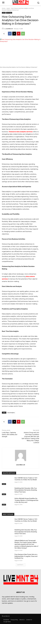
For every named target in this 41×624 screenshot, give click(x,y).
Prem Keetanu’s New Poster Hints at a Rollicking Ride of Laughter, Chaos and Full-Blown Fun (26, 556)
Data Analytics (11, 412)
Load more (20, 565)
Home (3, 8)
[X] (14, 34)
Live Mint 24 (9, 28)
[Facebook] (10, 34)
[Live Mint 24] (3, 29)
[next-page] (6, 508)
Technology (9, 12)
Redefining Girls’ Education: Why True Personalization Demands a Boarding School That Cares (26, 490)
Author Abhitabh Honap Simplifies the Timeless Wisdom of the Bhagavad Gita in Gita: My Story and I (26, 500)
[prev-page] (3, 508)
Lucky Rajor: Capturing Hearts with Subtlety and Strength (9, 434)
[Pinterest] (18, 34)
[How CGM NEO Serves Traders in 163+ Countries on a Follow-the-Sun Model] (7, 481)
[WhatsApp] (23, 34)
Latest (8, 8)
